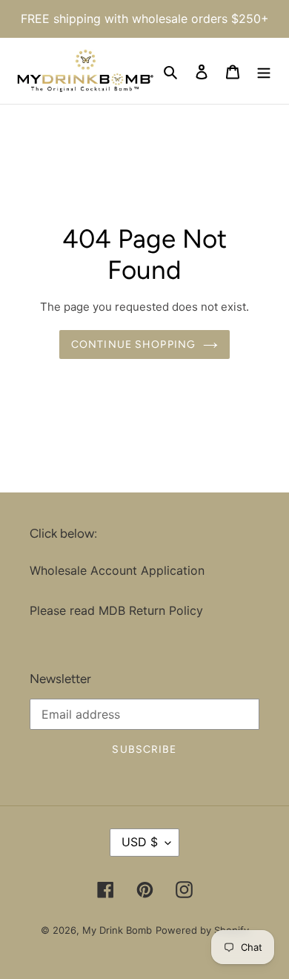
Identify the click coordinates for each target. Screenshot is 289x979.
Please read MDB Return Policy (116, 610)
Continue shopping (133, 344)
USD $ (140, 841)
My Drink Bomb (117, 930)
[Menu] (263, 71)
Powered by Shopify (202, 930)
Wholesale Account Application (117, 570)
